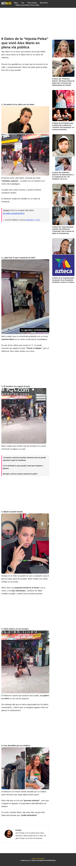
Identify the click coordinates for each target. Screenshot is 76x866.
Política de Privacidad (38, 858)
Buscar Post (44, 3)
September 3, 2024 (32, 220)
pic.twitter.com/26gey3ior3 (13, 213)
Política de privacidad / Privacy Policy (27, 5)
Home (16, 3)
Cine (22, 3)
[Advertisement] (38, 21)
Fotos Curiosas (32, 3)
